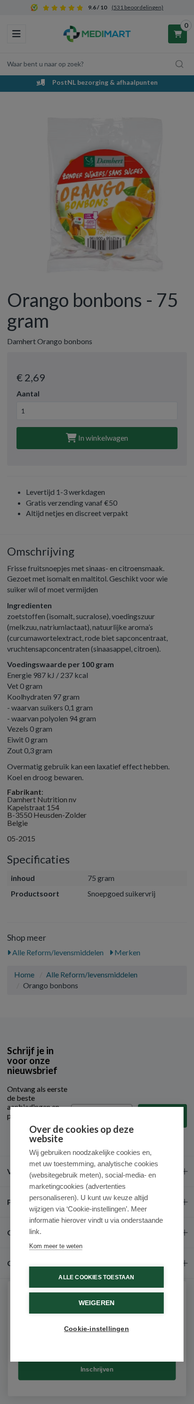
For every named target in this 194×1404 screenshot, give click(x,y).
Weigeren (97, 1303)
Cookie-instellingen (96, 1328)
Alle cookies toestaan (96, 1277)
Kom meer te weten (55, 1246)
